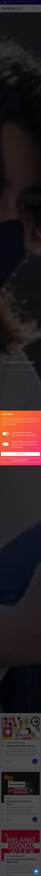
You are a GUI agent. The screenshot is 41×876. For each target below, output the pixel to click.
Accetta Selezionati (20, 460)
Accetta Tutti (20, 454)
